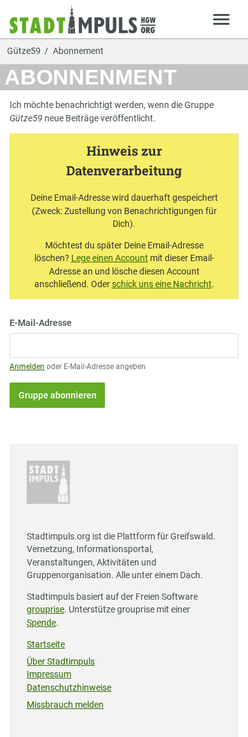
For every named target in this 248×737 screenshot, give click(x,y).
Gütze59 (24, 51)
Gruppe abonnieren (57, 395)
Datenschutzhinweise (69, 687)
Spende (41, 623)
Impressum (49, 674)
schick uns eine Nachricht (162, 284)
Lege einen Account (109, 258)
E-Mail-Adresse (41, 323)
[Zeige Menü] (221, 19)
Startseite (46, 644)
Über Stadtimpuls (61, 661)
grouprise (45, 609)
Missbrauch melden (65, 705)
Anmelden (27, 366)
